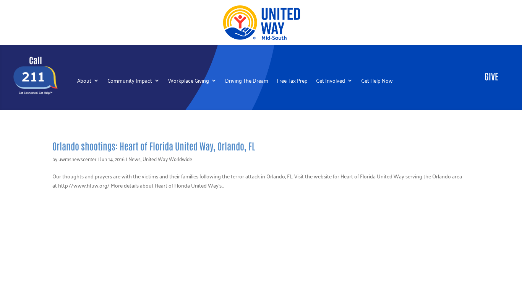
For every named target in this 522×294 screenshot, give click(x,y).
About (84, 81)
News (134, 158)
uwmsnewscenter (77, 158)
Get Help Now (377, 81)
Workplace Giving (188, 81)
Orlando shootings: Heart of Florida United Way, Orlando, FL (153, 146)
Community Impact (129, 81)
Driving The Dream (246, 81)
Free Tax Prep (292, 81)
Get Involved (330, 81)
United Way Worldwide (167, 158)
